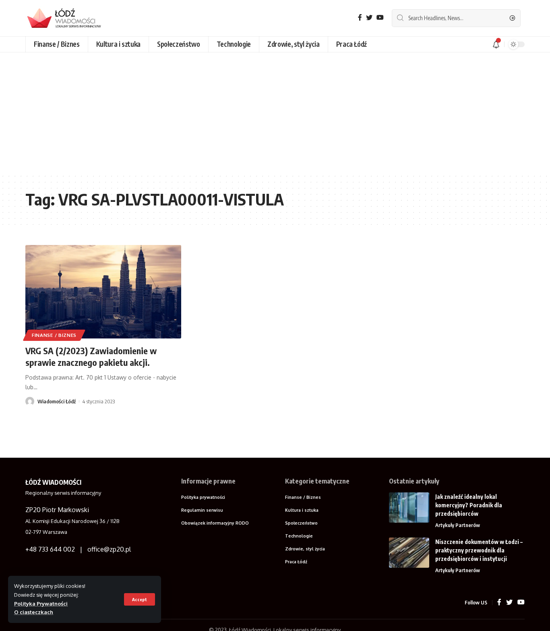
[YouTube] (380, 17)
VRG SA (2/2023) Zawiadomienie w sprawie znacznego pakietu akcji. (91, 356)
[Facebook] (360, 17)
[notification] (496, 44)
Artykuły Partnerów (457, 525)
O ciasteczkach (33, 612)
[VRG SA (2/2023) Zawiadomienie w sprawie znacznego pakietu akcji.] (103, 291)
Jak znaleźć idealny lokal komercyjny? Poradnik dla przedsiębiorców (468, 505)
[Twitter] (369, 17)
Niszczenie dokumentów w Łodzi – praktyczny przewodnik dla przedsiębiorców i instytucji (479, 550)
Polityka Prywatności (41, 603)
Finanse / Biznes (54, 335)
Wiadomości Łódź (56, 401)
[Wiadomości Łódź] (67, 18)
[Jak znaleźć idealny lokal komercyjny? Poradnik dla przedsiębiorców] (409, 507)
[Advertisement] (275, 112)
